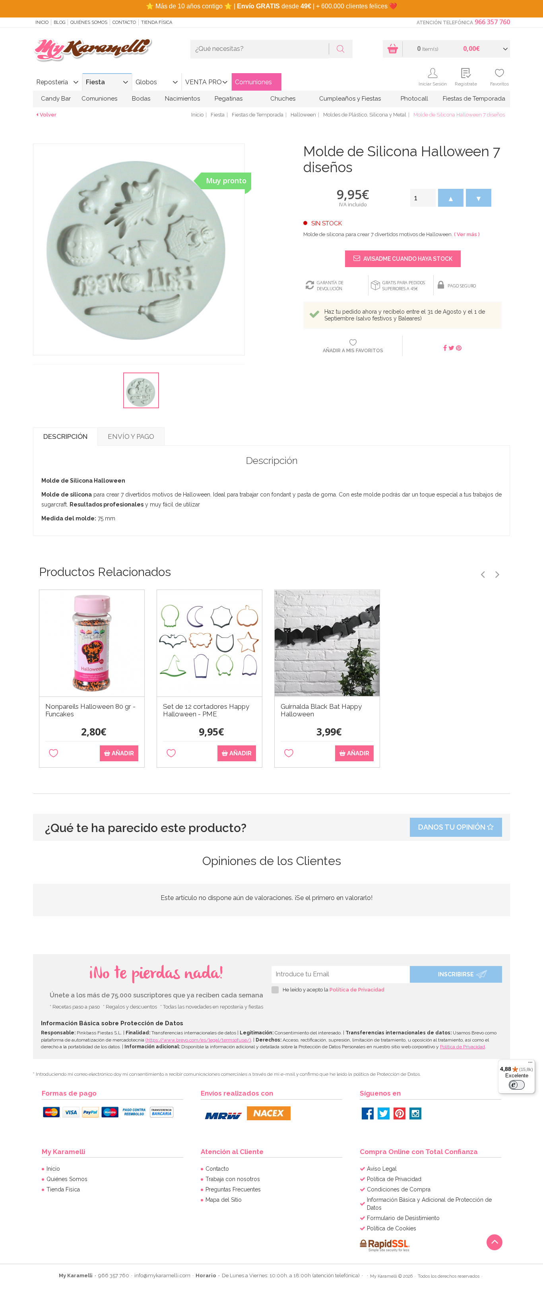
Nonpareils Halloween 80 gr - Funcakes (90, 710)
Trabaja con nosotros (233, 1179)
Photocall (414, 98)
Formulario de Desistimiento (403, 1218)
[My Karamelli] (92, 50)
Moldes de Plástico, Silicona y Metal (364, 115)
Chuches (282, 98)
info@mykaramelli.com (162, 1275)
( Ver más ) (467, 234)
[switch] (517, 1085)
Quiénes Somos (88, 22)
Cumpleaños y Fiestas (350, 98)
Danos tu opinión (452, 827)
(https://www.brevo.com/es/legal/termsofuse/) (198, 1040)
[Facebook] (368, 1113)
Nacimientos (182, 98)
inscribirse (456, 974)
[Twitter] (383, 1113)
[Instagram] (415, 1113)
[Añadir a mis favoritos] (53, 753)
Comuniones (253, 82)
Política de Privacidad (357, 990)
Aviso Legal (382, 1169)
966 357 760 (492, 21)
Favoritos (499, 84)
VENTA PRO (203, 82)
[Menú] (530, 1064)
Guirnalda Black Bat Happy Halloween (321, 710)
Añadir (122, 753)
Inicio (41, 22)
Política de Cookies (391, 1228)
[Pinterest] (399, 1113)
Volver (48, 115)
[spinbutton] (423, 198)
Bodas (141, 98)
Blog (59, 22)
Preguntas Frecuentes (233, 1189)
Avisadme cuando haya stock (407, 259)
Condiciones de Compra (399, 1189)
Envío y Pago (131, 436)
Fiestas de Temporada (474, 98)
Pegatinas (228, 98)
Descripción (65, 436)
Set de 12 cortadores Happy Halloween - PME (206, 710)
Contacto (124, 22)
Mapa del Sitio (224, 1200)
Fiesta (95, 82)
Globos (146, 82)
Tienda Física (156, 22)
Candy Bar (56, 98)
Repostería (52, 82)
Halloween (303, 115)
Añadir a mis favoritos (353, 350)
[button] (450, 198)
